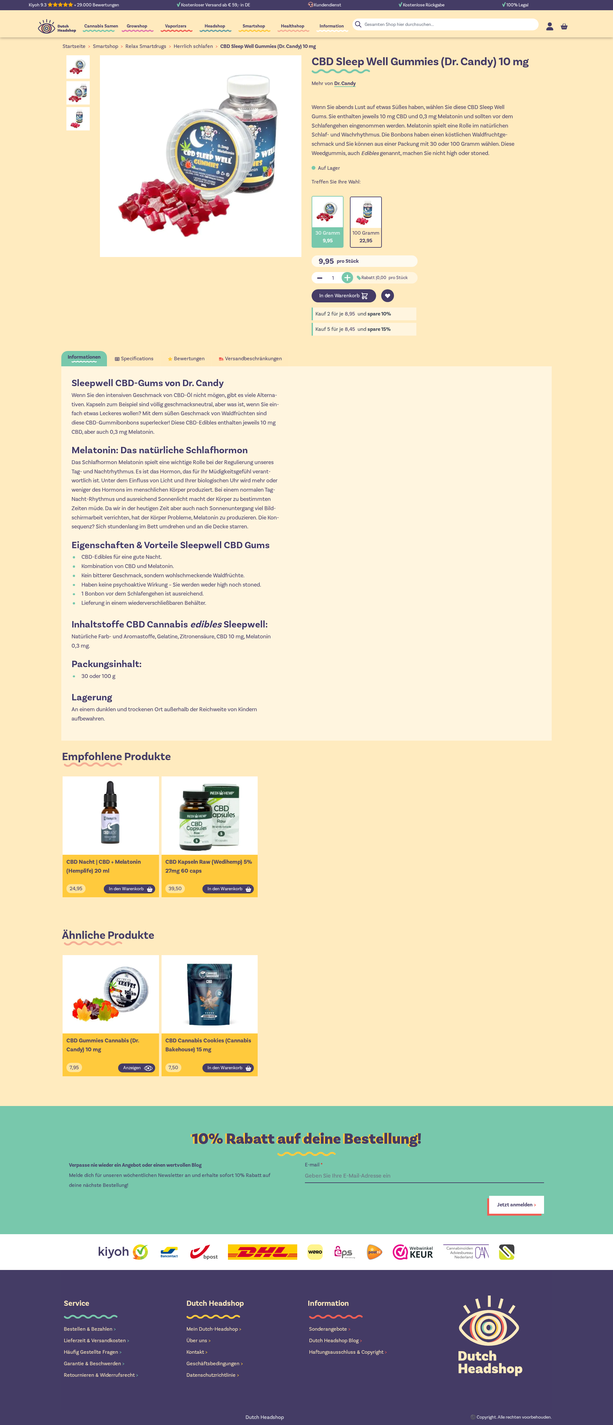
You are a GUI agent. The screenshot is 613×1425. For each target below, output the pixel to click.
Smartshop (254, 26)
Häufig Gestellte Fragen (93, 1352)
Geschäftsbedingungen (214, 1363)
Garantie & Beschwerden (94, 1363)
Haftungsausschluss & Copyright (348, 1352)
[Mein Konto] (549, 26)
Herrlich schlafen (193, 46)
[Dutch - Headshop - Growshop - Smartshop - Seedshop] (57, 26)
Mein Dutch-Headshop (213, 1329)
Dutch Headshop (265, 1417)
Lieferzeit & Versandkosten (96, 1340)
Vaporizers (175, 26)
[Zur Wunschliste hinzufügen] (387, 295)
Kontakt (197, 1352)
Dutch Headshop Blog (335, 1340)
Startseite (74, 46)
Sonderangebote (330, 1329)
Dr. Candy (345, 83)
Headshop (215, 26)
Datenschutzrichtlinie (212, 1375)
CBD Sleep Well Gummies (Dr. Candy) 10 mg (268, 46)
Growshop (137, 26)
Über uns (198, 1340)
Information (332, 26)
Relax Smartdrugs (145, 46)
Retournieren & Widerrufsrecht (101, 1375)
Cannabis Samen (101, 26)
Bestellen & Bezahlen (90, 1329)
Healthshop (292, 26)
